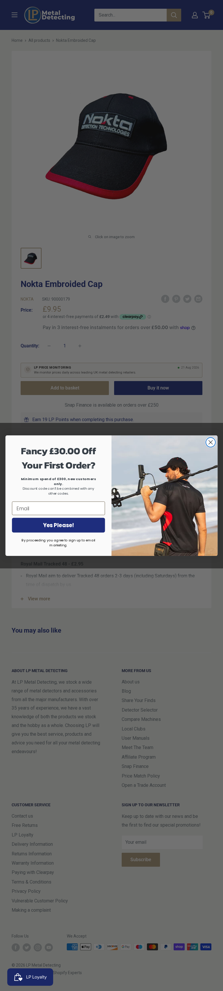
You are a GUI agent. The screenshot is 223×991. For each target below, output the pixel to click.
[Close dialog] (210, 442)
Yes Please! (58, 525)
